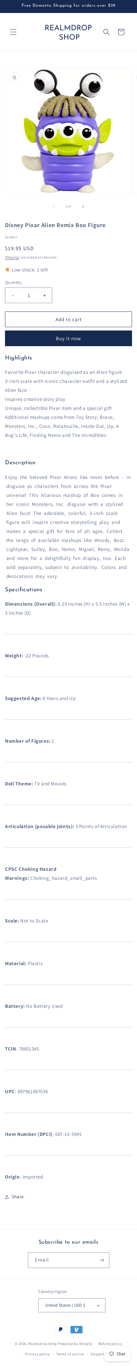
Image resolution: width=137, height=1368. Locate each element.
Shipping (12, 257)
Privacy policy (37, 1354)
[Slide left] (54, 206)
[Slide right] (83, 206)
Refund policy (110, 1343)
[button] (13, 32)
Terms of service (70, 1354)
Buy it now (68, 338)
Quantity (13, 282)
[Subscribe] (101, 1260)
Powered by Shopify (75, 1343)
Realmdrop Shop (42, 1343)
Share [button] (18, 1197)
